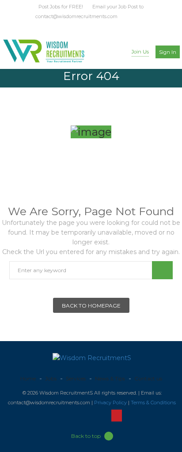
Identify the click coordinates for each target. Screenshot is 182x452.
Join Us (140, 52)
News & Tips (110, 378)
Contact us (148, 378)
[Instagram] (104, 27)
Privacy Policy (110, 402)
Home (28, 378)
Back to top (86, 436)
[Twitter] (85, 27)
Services (76, 378)
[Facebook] (76, 27)
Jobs (51, 378)
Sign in (167, 52)
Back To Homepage (91, 305)
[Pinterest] (113, 27)
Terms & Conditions (153, 402)
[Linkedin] (94, 27)
